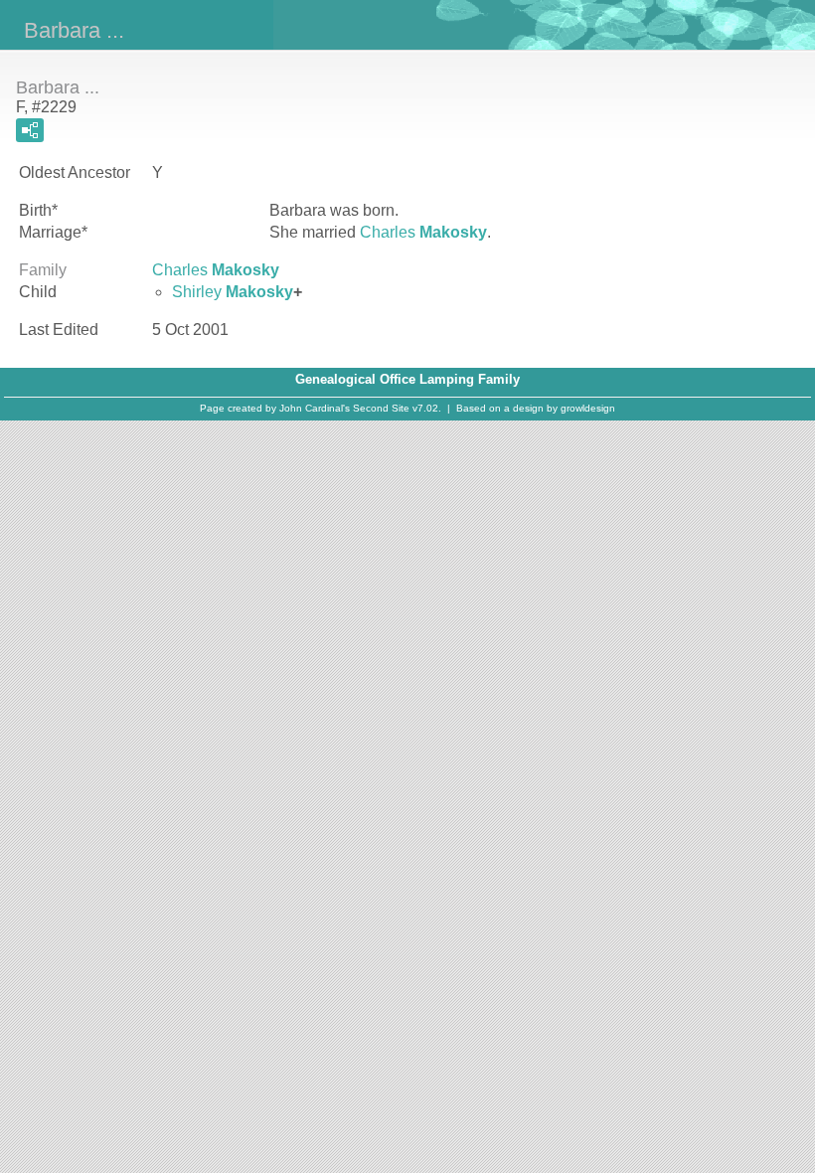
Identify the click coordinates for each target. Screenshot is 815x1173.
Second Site (381, 408)
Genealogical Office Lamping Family (407, 379)
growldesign (588, 408)
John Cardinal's (314, 408)
